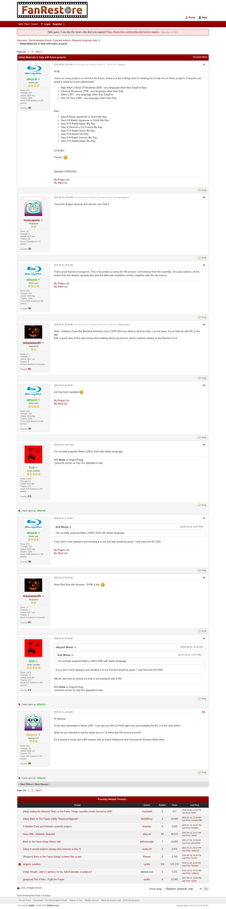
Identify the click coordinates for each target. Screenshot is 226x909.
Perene (146, 856)
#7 (204, 518)
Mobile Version (92, 900)
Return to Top (76, 900)
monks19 (146, 849)
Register (57, 24)
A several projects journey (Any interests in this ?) (55, 849)
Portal (192, 17)
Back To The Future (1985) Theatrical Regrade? (54, 819)
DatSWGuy (147, 819)
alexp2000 (195, 843)
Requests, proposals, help (84, 40)
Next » (38, 52)
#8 (204, 578)
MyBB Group (53, 905)
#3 (204, 265)
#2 (204, 197)
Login (47, 24)
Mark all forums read (111, 900)
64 (162, 834)
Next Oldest (26, 784)
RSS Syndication (131, 900)
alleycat (121, 64)
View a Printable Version (31, 888)
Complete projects (61, 40)
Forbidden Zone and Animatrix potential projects (47, 826)
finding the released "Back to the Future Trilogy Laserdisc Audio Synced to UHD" (71, 811)
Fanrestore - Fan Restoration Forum (34, 40)
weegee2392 (196, 820)
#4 (204, 324)
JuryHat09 (147, 811)
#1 (204, 64)
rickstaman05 (32, 342)
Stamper (194, 866)
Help (204, 17)
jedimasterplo (147, 841)
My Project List (61, 179)
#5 (204, 385)
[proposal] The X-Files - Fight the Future (43, 879)
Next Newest (41, 784)
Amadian (146, 826)
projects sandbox (32, 864)
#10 (203, 712)
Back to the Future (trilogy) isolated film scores (58, 856)
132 (162, 864)
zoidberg (195, 873)
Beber (193, 813)
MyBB (31, 905)
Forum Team (25, 900)
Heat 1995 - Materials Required (39, 834)
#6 (204, 445)
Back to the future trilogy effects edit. (42, 841)
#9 (204, 638)
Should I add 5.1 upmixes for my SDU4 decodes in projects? (61, 872)
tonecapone (32, 220)
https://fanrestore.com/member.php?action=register (133, 32)
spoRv (147, 864)
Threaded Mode (200, 57)
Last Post (186, 813)
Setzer (194, 835)
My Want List (60, 182)
